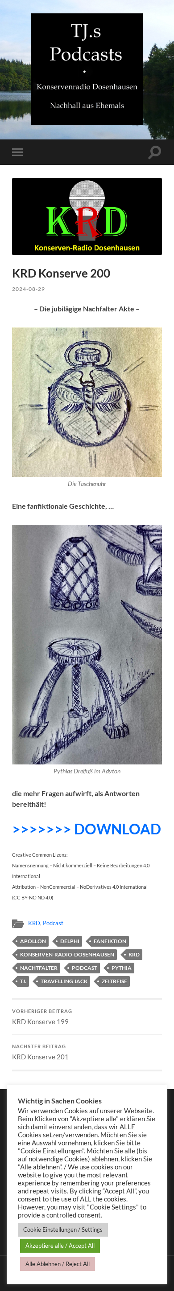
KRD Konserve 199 (42, 1017)
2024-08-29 (28, 289)
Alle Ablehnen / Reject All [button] (57, 1263)
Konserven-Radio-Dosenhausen (67, 954)
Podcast (53, 923)
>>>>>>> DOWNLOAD (86, 829)
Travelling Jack (64, 981)
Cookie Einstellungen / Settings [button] (63, 1229)
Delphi (69, 941)
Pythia (122, 967)
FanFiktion (110, 941)
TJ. (23, 981)
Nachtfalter (39, 967)
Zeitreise (114, 981)
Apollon (33, 941)
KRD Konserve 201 (40, 1052)
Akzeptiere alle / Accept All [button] (60, 1245)
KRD (34, 923)
